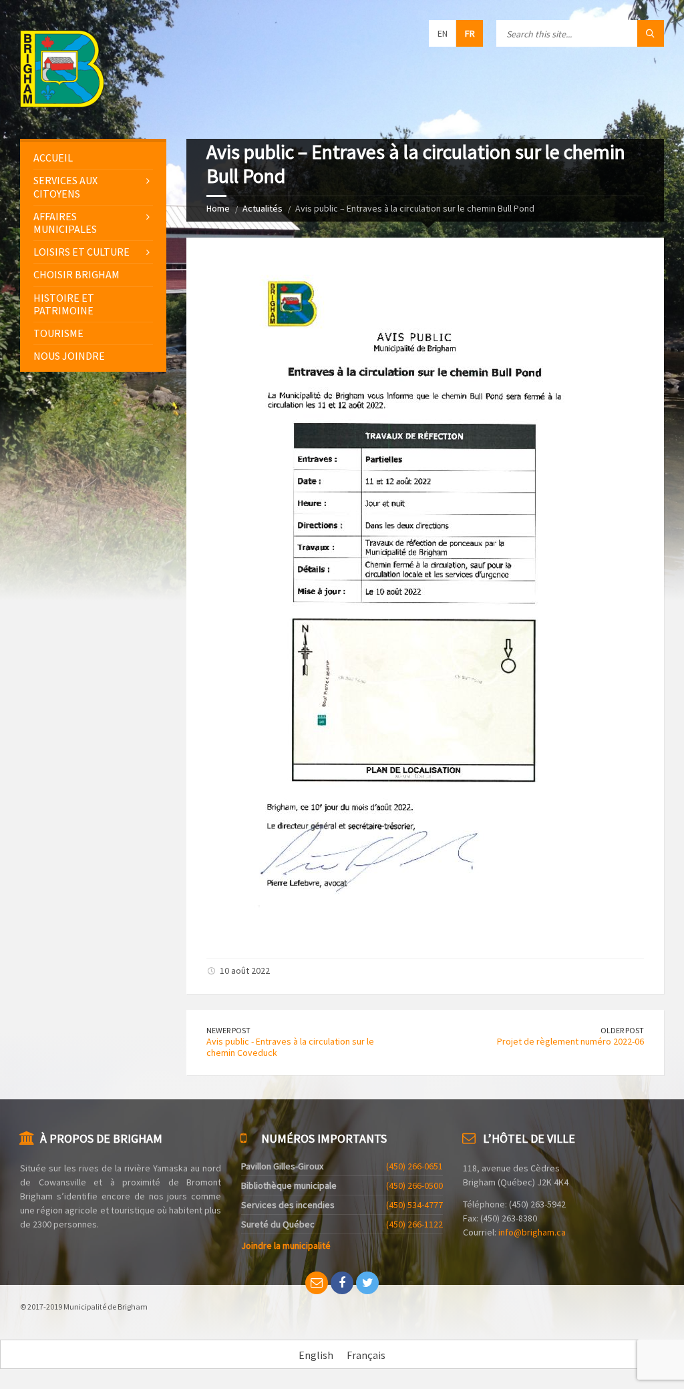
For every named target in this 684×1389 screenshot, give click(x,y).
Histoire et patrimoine (63, 304)
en (443, 33)
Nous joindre (69, 355)
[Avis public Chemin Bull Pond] (414, 933)
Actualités (262, 208)
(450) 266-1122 (414, 1224)
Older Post (622, 1030)
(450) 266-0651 (414, 1166)
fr (470, 33)
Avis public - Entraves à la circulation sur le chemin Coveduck (290, 1047)
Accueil (53, 157)
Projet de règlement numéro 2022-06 (570, 1041)
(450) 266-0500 (414, 1185)
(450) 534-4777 (414, 1205)
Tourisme (58, 333)
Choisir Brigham (76, 274)
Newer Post (228, 1030)
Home (218, 208)
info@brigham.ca (532, 1232)
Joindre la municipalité (286, 1245)
